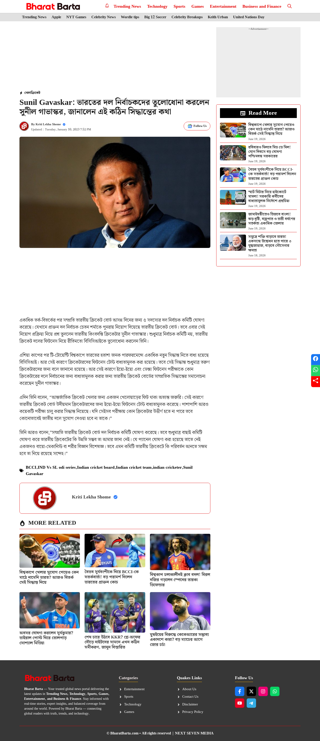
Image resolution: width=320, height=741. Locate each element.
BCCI (31, 467)
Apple (56, 17)
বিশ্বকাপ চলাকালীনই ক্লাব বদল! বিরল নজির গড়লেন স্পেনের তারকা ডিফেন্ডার (180, 579)
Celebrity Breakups (187, 17)
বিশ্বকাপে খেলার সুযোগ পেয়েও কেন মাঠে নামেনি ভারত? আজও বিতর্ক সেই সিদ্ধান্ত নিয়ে (49, 577)
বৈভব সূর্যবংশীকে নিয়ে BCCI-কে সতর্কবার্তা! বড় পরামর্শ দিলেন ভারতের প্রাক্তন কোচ (112, 576)
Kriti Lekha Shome (48, 124)
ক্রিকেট (35, 93)
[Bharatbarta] (52, 6)
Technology (157, 6)
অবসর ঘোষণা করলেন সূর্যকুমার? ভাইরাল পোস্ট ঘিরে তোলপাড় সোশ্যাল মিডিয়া (46, 638)
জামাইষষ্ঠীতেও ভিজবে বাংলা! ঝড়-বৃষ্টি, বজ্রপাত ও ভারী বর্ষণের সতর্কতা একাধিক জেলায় (271, 218)
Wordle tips (130, 17)
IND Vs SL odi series (57, 467)
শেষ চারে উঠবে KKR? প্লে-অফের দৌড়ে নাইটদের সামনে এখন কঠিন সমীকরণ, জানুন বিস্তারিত (112, 642)
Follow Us (200, 126)
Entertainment (223, 6)
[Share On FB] (315, 359)
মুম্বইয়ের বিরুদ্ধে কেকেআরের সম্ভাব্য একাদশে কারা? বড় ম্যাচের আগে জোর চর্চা (179, 639)
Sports (179, 6)
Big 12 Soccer (155, 17)
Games (197, 6)
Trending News (127, 6)
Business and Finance (261, 6)
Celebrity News (103, 17)
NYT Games (76, 17)
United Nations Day (248, 17)
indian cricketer (167, 467)
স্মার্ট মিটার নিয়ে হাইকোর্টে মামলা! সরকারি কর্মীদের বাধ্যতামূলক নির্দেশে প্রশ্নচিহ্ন (268, 196)
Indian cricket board (96, 467)
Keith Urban (218, 17)
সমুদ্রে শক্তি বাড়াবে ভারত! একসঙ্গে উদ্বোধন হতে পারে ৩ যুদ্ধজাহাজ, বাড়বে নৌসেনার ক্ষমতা (269, 243)
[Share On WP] (315, 370)
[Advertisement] (115, 56)
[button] (289, 6)
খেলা (27, 93)
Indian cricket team (134, 467)
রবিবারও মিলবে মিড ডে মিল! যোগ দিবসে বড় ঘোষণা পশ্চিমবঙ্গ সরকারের (269, 151)
